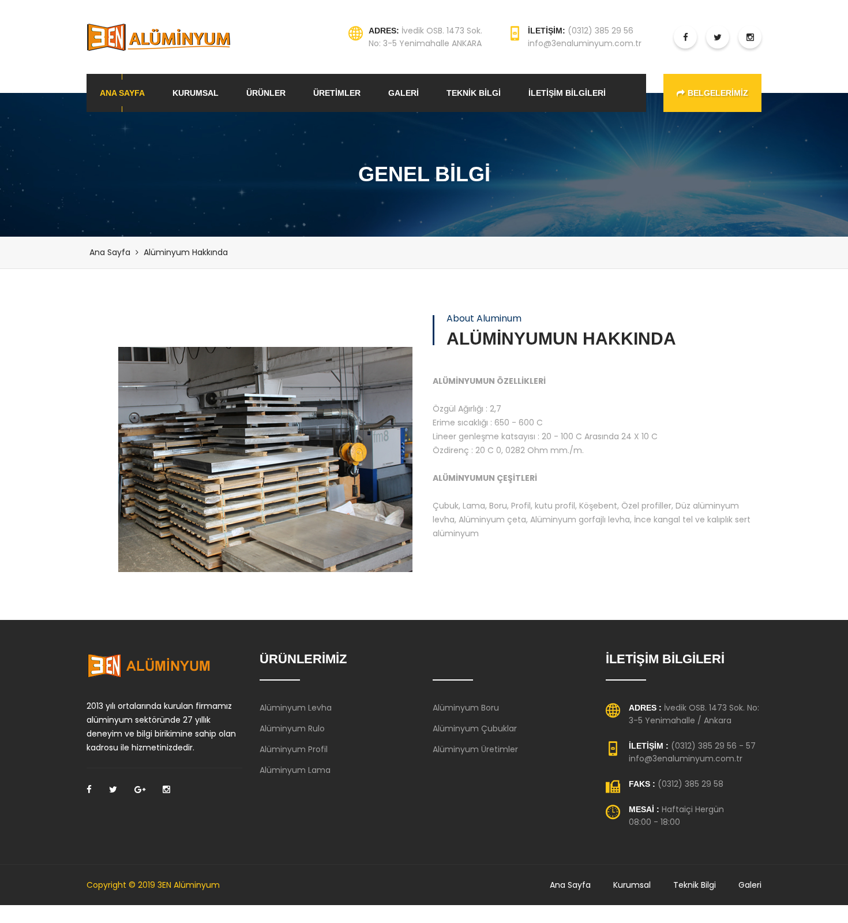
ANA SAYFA (122, 93)
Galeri (749, 885)
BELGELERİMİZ (718, 93)
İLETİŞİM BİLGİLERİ (567, 93)
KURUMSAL (195, 93)
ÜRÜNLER (266, 93)
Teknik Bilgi (694, 885)
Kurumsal (632, 885)
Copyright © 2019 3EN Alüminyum (153, 885)
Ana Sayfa (109, 252)
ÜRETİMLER (337, 93)
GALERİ (403, 93)
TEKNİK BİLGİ (473, 93)
